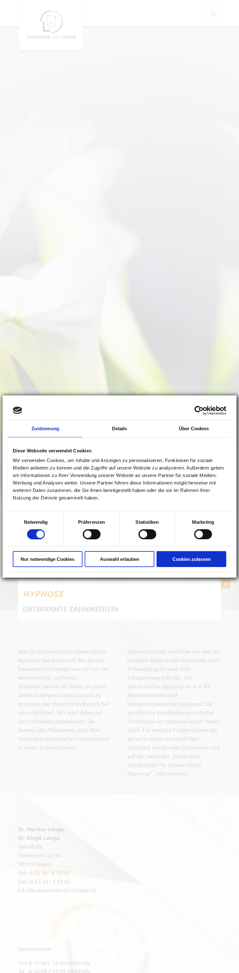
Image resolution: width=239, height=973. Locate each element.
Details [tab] (119, 428)
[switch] (92, 534)
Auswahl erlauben (119, 559)
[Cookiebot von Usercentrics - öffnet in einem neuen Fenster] (199, 410)
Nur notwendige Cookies (47, 559)
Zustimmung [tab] (45, 428)
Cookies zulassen (191, 559)
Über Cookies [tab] (194, 428)
